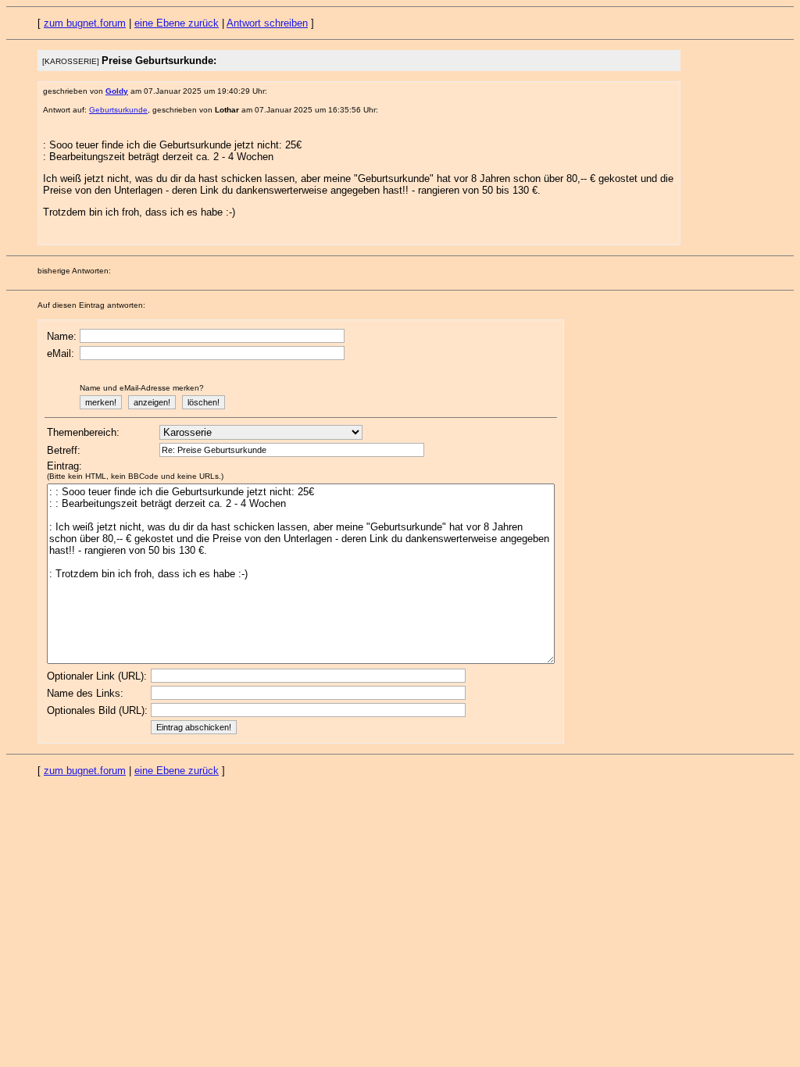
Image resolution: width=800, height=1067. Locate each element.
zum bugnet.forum (85, 23)
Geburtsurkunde (118, 109)
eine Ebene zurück (176, 23)
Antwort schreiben (267, 23)
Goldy (116, 91)
